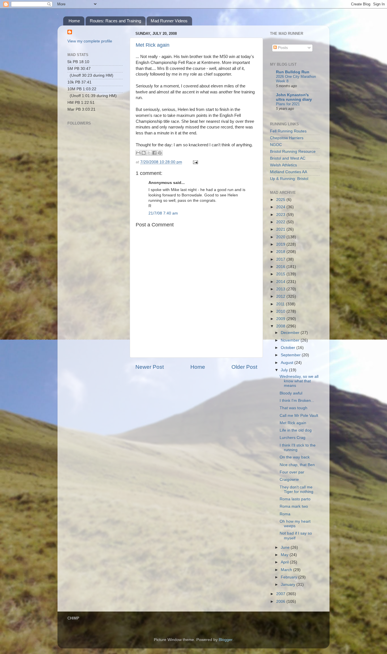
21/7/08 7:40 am (163, 213)
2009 (281, 319)
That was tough (293, 408)
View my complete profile (89, 41)
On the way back (295, 457)
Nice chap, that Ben (297, 465)
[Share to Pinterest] (160, 153)
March (287, 570)
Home (74, 20)
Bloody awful (291, 393)
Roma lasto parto (295, 499)
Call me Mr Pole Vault (299, 415)
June (286, 547)
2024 (281, 207)
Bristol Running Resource (293, 151)
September (291, 355)
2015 (281, 274)
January (288, 584)
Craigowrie (289, 479)
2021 (281, 229)
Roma (285, 514)
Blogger (225, 640)
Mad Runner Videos (169, 20)
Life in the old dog (296, 430)
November (291, 340)
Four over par (292, 472)
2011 (281, 304)
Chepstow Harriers (286, 138)
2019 (281, 244)
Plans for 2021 (288, 104)
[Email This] (138, 153)
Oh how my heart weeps (295, 523)
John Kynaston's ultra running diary (294, 97)
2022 (281, 222)
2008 (281, 326)
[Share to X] (149, 153)
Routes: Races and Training (115, 20)
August (287, 363)
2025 (281, 200)
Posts (282, 48)
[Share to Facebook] (154, 153)
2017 (281, 259)
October (288, 348)
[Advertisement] (95, 208)
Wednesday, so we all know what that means (299, 381)
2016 (281, 267)
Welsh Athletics (283, 165)
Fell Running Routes (288, 131)
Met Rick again (152, 45)
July (285, 370)
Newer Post (149, 367)
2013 (281, 289)
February (289, 577)
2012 (281, 296)
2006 (281, 601)
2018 (281, 252)
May (285, 555)
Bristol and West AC (287, 158)
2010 (281, 311)
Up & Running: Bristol (289, 179)
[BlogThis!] (143, 153)
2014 (281, 282)
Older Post (244, 367)
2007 (281, 594)
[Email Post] (194, 162)
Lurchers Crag (292, 438)
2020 (281, 237)
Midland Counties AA (288, 172)
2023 (281, 215)
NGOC (276, 145)
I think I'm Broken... (297, 400)
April (285, 562)
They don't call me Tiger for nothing (296, 489)
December (291, 333)
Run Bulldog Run (292, 72)
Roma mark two (294, 506)
